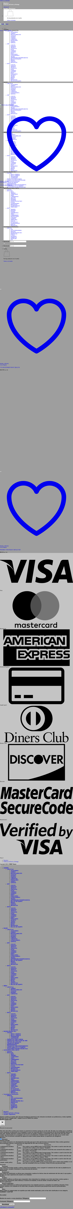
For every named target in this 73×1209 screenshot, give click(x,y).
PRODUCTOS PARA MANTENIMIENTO (16, 184)
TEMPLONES (14, 207)
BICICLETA (10, 190)
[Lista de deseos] (0, 471)
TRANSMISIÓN (15, 1036)
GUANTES (13, 52)
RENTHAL (13, 231)
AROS (12, 192)
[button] (9, 8)
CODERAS (13, 50)
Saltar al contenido (5, 0)
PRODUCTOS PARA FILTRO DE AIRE (17, 1040)
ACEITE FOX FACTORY (16, 201)
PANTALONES (14, 40)
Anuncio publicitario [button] (5, 1181)
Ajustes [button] (2, 1119)
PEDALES (13, 198)
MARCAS (9, 228)
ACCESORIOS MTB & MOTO (11, 188)
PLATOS (13, 202)
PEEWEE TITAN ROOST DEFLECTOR (10, 549)
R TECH (13, 235)
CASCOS (13, 45)
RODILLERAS (14, 54)
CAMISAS (13, 38)
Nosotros (6, 3)
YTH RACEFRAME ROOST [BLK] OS (10, 367)
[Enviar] (4, 243)
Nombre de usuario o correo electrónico (14, 1198)
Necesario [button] (2, 1137)
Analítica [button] (2, 1176)
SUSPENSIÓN (14, 1038)
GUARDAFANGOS (15, 205)
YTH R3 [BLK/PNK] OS (6, 185)
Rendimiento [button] (3, 1170)
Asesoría (9, 189)
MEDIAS (13, 60)
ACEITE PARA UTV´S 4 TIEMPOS (15, 186)
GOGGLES (13, 46)
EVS (12, 239)
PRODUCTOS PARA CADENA (15, 1039)
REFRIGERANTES (11, 183)
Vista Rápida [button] (3, 182)
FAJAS (12, 49)
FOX (12, 229)
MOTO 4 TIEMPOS (16, 1034)
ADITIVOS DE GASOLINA (13, 181)
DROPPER (13, 200)
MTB (8, 43)
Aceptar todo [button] (8, 1119)
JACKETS (13, 75)
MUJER (6, 82)
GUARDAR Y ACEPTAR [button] (6, 1192)
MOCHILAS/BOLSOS (16, 34)
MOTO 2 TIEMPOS (16, 1035)
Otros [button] (1, 1187)
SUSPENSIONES (15, 203)
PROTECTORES (15, 216)
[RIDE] (4, 24)
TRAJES (13, 56)
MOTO (8, 63)
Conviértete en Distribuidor (11, 227)
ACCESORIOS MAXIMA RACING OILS (16, 187)
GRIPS (12, 195)
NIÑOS (5, 30)
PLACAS (13, 221)
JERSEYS (13, 47)
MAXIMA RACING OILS (16, 232)
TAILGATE (13, 197)
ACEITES (9, 1032)
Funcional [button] (3, 1164)
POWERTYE (14, 237)
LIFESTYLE (10, 83)
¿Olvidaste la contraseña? (7, 1207)
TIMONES (13, 193)
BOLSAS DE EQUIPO (16, 59)
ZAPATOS (13, 42)
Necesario (5, 1139)
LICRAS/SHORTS (15, 55)
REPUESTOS (14, 62)
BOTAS (12, 78)
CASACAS (13, 35)
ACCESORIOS (14, 32)
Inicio (1, 30)
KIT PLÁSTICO (14, 222)
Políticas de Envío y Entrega (11, 4)
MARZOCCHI (14, 233)
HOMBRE (6, 868)
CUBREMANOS (14, 196)
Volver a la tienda (11, 20)
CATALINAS (13, 217)
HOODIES (13, 36)
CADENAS (13, 218)
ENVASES (13, 210)
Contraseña (6, 1201)
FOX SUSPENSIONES (16, 230)
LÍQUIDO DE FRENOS (12, 182)
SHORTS (13, 41)
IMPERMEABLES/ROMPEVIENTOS (19, 57)
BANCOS (13, 224)
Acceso (12, 1204)
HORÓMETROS (14, 212)
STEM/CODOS (14, 194)
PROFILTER (14, 238)
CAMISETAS (14, 39)
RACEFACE (13, 236)
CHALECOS (14, 48)
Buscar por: (7, 241)
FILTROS (13, 211)
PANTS (12, 53)
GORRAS (13, 33)
